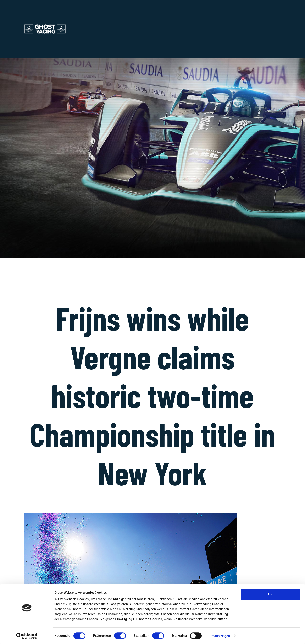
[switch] (120, 635)
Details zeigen (219, 636)
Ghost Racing (50, 29)
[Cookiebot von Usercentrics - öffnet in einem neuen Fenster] (27, 636)
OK (270, 594)
